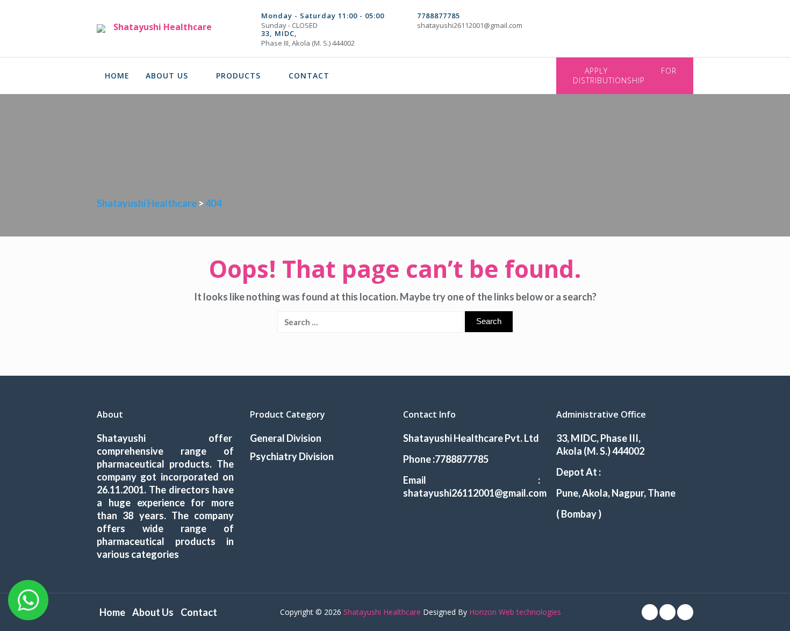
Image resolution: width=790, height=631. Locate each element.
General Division (285, 438)
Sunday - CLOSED (289, 25)
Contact (309, 75)
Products (238, 75)
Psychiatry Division (292, 456)
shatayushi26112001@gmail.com (469, 25)
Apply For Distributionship (625, 75)
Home (117, 75)
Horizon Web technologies (515, 612)
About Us (167, 75)
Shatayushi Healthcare (162, 27)
